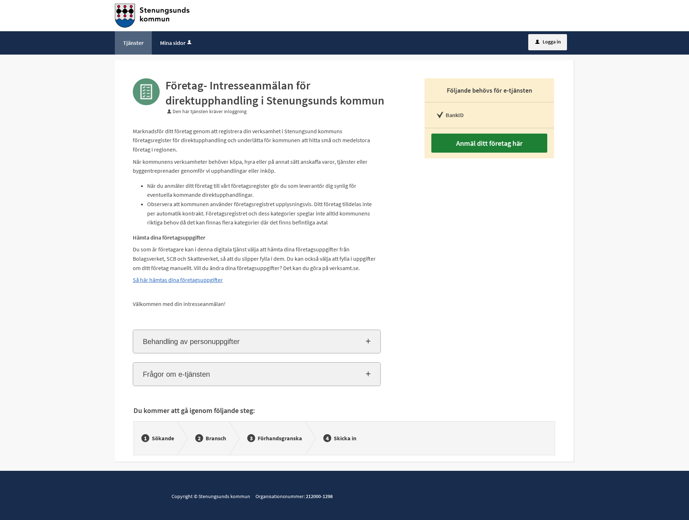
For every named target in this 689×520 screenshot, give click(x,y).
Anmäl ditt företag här (489, 143)
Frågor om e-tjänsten (176, 374)
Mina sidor (173, 42)
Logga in (548, 41)
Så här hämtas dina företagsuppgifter (178, 279)
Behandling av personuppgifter (191, 341)
